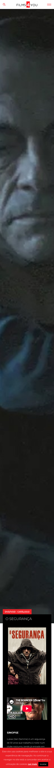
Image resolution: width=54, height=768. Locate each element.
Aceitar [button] (43, 764)
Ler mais (32, 764)
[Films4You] (26, 7)
